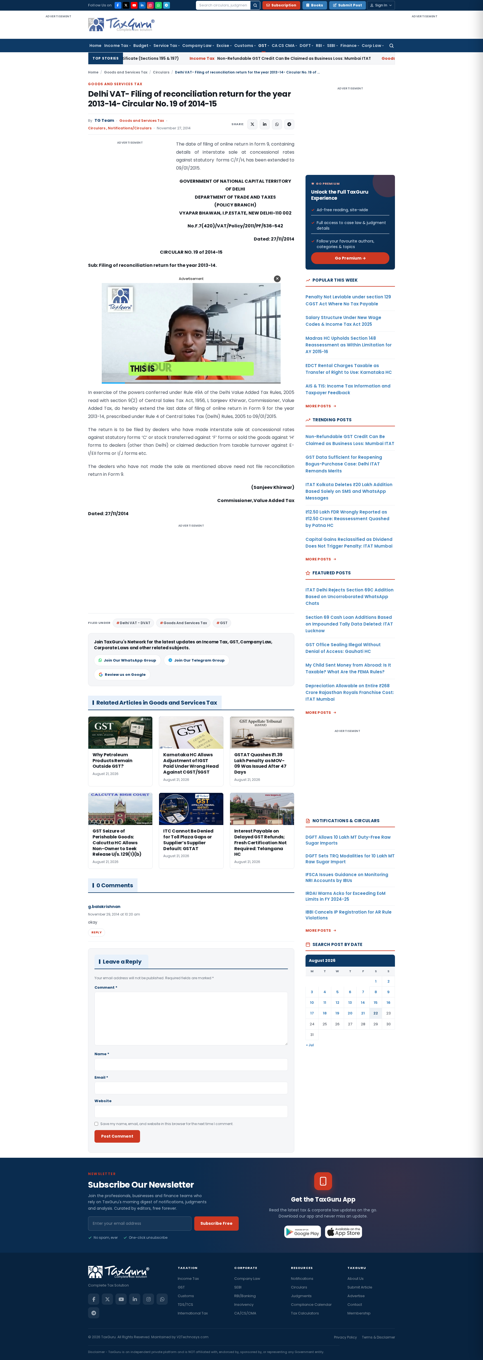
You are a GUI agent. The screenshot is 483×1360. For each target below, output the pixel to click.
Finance (348, 45)
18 (325, 1013)
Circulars (161, 72)
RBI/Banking (245, 1296)
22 (375, 1013)
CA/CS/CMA (245, 1313)
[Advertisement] (58, 103)
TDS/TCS (185, 1304)
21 (363, 1013)
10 (312, 1002)
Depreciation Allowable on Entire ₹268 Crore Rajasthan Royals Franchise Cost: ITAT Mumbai (350, 692)
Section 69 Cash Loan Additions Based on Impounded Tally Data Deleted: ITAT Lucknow (349, 624)
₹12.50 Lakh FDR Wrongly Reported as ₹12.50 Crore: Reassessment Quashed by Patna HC (347, 519)
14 (363, 1002)
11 (324, 1002)
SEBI (331, 45)
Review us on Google (125, 674)
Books (317, 5)
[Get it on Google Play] (303, 1231)
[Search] (255, 5)
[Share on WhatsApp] (277, 124)
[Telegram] (166, 5)
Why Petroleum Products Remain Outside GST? (383, 58)
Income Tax (116, 45)
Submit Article (359, 1287)
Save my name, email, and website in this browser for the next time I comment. (166, 1123)
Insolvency (244, 1304)
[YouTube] (134, 5)
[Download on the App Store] (344, 1231)
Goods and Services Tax (125, 72)
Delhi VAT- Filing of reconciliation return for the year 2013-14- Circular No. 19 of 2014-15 (189, 99)
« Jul (310, 1045)
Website (103, 1101)
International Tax (193, 1313)
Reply (96, 932)
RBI (319, 45)
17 (312, 1013)
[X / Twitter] (126, 5)
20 (350, 1013)
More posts (318, 406)
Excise (223, 45)
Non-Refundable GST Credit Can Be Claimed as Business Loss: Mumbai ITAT (206, 58)
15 (376, 1002)
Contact (354, 1304)
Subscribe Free (216, 1223)
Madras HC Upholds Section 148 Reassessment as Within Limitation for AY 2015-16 (349, 345)
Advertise (356, 1296)
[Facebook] (118, 5)
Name (101, 1054)
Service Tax (165, 45)
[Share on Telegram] (289, 124)
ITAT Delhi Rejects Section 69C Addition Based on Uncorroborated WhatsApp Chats (350, 597)
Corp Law (371, 45)
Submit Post (350, 5)
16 (388, 1002)
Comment (105, 987)
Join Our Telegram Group (199, 660)
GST (262, 45)
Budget (140, 45)
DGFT (305, 45)
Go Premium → (350, 258)
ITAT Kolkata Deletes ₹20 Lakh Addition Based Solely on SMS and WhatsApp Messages (349, 491)
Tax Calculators (305, 1313)
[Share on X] (252, 124)
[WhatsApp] (158, 5)
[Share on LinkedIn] (265, 124)
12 (337, 1002)
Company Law (197, 45)
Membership (359, 1313)
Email (101, 1077)
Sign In (381, 5)
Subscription (283, 5)
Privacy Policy (345, 1337)
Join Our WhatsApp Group (130, 660)
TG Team (104, 120)
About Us (355, 1278)
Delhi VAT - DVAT (135, 622)
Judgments (301, 1296)
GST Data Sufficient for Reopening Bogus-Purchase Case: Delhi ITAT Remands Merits (344, 464)
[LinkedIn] (142, 5)
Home (95, 45)
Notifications (302, 1278)
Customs (243, 45)
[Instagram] (150, 5)
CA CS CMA (283, 45)
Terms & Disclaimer (378, 1337)
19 (337, 1013)
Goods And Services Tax (185, 622)
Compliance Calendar (311, 1304)
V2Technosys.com (193, 1337)
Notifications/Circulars (129, 128)
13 (350, 1002)
